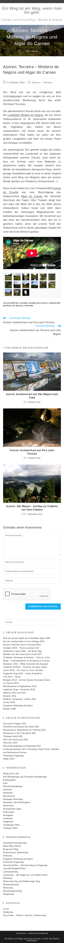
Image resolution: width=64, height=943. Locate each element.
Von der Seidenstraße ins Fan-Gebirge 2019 (23, 641)
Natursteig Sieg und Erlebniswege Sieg (21, 881)
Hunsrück (7, 789)
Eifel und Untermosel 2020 (15, 739)
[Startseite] (27, 51)
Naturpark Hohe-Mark (13, 799)
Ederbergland (9, 780)
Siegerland (8, 821)
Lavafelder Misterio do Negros (25, 115)
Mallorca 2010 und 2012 (14, 693)
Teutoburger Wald (11, 825)
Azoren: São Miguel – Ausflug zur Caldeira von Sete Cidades (32, 508)
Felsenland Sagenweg (13, 755)
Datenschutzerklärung (38, 933)
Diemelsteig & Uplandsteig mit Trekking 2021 (24, 730)
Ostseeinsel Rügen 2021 (14, 723)
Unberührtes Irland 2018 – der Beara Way (22, 651)
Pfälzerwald (8, 812)
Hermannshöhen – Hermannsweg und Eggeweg (25, 865)
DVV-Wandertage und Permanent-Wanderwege (25, 777)
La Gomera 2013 (11, 683)
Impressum (21, 933)
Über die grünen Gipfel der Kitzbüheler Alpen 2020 (26, 638)
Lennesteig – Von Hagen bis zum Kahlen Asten (25, 875)
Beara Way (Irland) (12, 846)
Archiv (6, 909)
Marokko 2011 (9, 696)
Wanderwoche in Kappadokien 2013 (20, 686)
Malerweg (7, 878)
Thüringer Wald (10, 828)
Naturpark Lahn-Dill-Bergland (16, 802)
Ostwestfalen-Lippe (12, 809)
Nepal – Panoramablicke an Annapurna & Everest (26, 661)
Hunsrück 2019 (10, 743)
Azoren (34, 51)
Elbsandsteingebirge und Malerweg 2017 (22, 746)
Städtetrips (8, 912)
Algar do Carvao (31, 196)
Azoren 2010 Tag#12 (38, 303)
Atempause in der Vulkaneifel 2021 (19, 733)
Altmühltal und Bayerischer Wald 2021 (21, 727)
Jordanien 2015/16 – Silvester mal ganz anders (25, 667)
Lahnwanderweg (10, 872)
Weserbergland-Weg (12, 891)
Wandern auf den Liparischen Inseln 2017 (22, 654)
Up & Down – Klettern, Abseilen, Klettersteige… (25, 915)
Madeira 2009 (9, 709)
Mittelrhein (8, 793)
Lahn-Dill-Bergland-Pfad (14, 868)
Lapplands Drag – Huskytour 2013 (19, 689)
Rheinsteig (8, 888)
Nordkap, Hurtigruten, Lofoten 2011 (19, 699)
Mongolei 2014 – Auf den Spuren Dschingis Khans (26, 680)
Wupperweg (8, 894)
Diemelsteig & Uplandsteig (15, 852)
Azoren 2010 (9, 702)
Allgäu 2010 (8, 759)
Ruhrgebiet (8, 815)
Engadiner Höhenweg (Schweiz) (18, 705)
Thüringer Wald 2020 (13, 736)
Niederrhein (8, 805)
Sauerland (8, 818)
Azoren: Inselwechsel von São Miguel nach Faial (32, 396)
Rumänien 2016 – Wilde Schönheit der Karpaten (25, 664)
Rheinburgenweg (10, 884)
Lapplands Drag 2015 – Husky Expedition (22, 673)
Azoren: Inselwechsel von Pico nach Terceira (32, 452)
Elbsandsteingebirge (12, 786)
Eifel (5, 783)
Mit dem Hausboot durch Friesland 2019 (22, 645)
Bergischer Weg (10, 849)
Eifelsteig (7, 856)
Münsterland (9, 796)
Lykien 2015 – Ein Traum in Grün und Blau (23, 670)
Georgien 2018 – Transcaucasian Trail (21, 648)
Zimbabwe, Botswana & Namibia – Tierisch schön (26, 657)
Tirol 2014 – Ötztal (12, 677)
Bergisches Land (11, 773)
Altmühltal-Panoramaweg (15, 843)
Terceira (47, 82)
